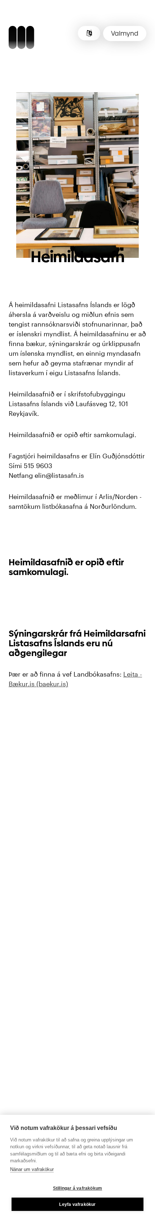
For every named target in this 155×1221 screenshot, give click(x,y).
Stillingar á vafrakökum (77, 1188)
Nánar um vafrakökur (32, 1169)
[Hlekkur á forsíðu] (21, 38)
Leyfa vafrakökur (77, 1204)
